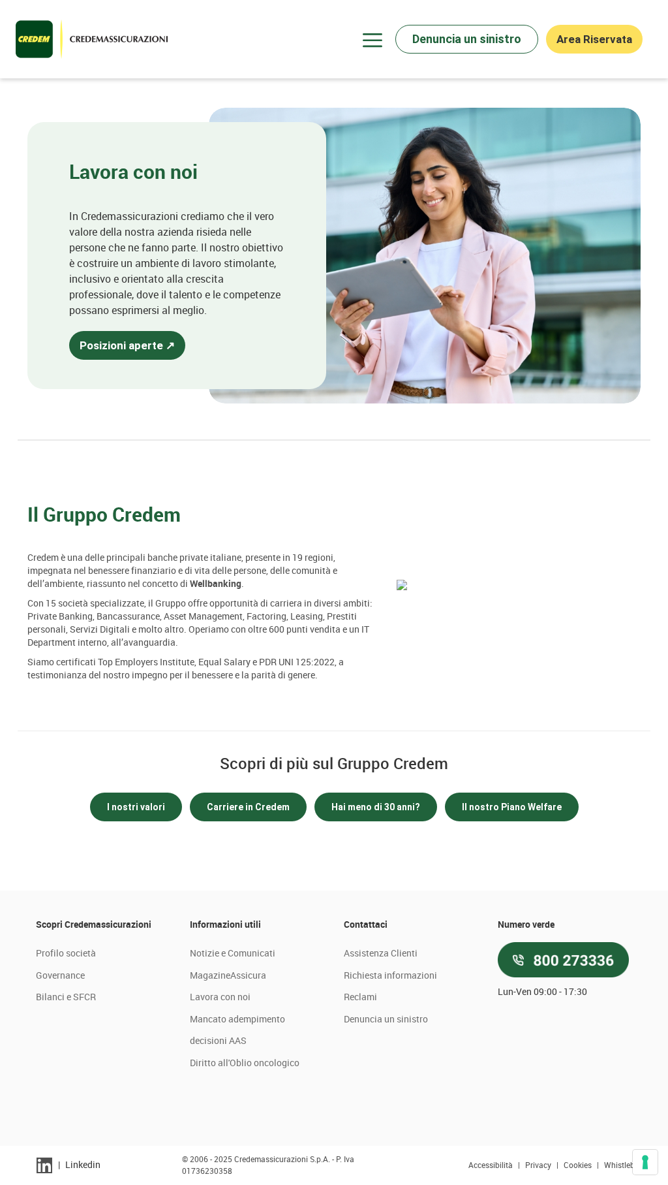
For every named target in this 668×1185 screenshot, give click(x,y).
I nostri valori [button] (136, 807)
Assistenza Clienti (381, 953)
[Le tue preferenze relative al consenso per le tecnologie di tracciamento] (645, 1162)
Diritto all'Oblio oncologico (244, 1062)
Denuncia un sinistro (386, 1019)
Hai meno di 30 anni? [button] (375, 807)
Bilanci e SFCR (66, 996)
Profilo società (66, 953)
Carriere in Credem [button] (248, 807)
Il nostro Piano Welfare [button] (512, 807)
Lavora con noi (220, 996)
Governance (60, 975)
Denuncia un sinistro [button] (466, 39)
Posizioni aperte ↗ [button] (127, 345)
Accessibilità (491, 1165)
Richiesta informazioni (390, 975)
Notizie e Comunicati (232, 953)
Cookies (579, 1165)
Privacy (539, 1165)
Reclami (360, 996)
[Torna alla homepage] (92, 39)
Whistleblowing (631, 1165)
